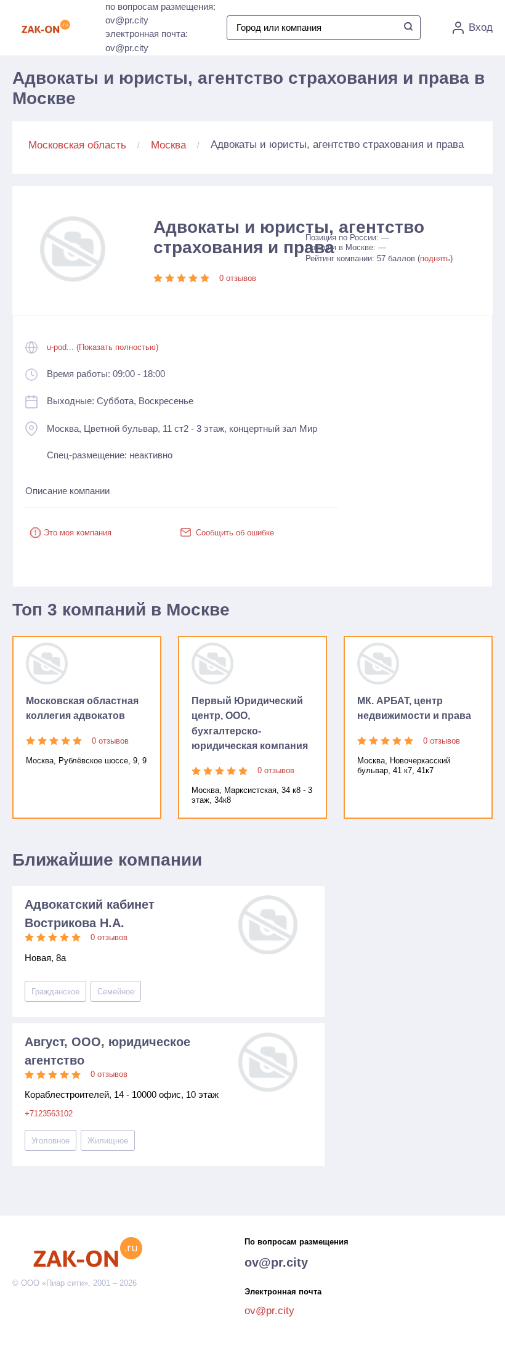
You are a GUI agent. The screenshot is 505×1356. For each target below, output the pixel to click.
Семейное (115, 991)
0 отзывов (237, 278)
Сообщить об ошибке (235, 532)
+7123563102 (49, 1113)
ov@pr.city (276, 1262)
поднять (435, 258)
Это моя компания (77, 532)
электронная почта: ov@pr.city (146, 40)
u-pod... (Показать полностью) (102, 347)
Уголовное (50, 1140)
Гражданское (55, 991)
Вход (481, 27)
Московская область (77, 145)
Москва (168, 145)
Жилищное (107, 1140)
